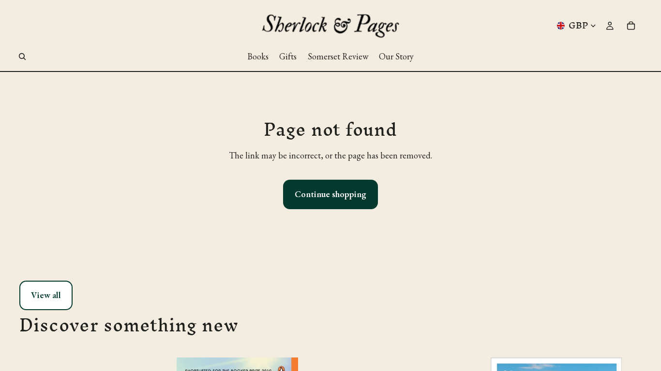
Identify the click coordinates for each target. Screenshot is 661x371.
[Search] (22, 56)
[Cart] (631, 25)
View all (46, 294)
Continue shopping (330, 194)
